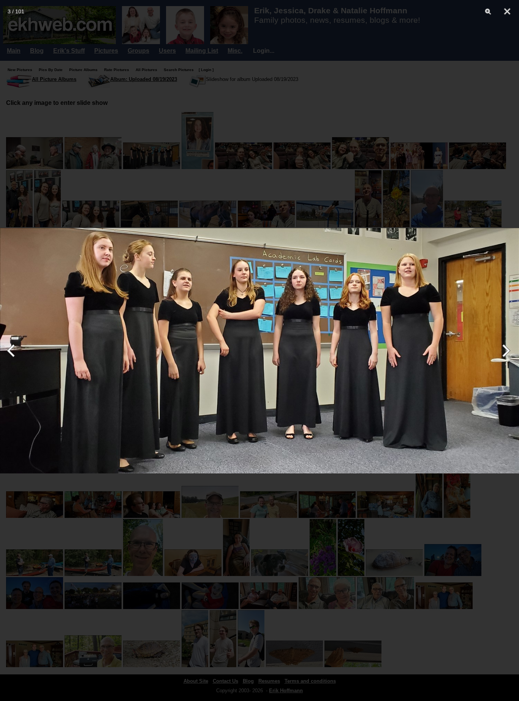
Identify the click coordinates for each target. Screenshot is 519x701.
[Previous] (14, 351)
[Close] (507, 11)
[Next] (505, 351)
